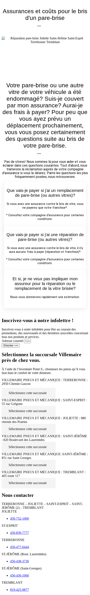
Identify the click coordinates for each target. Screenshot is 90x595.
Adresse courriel (13, 341)
